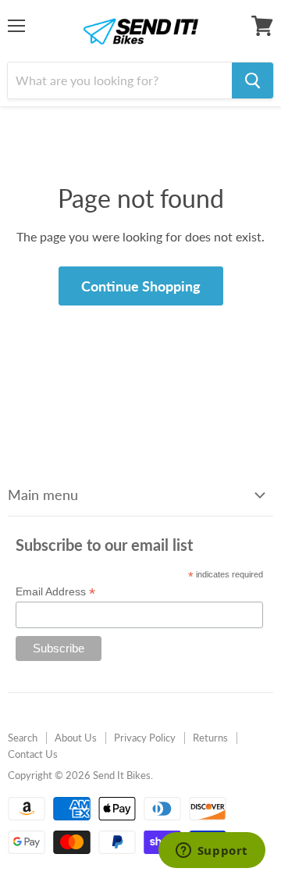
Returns (210, 737)
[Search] (252, 80)
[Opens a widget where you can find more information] (211, 851)
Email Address (55, 591)
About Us (76, 737)
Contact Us (33, 754)
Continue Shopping (141, 286)
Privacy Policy (145, 737)
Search (22, 737)
